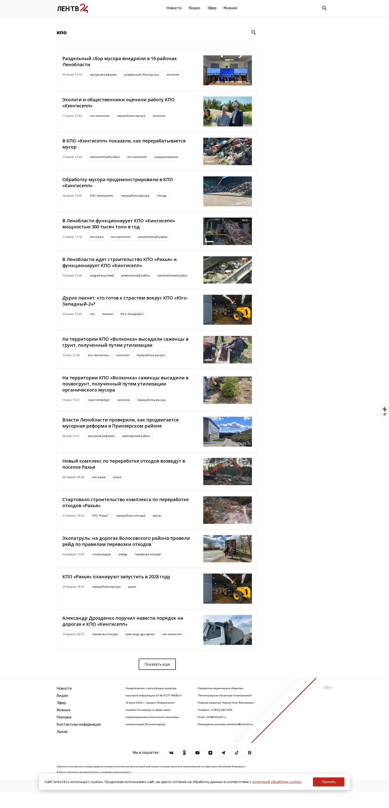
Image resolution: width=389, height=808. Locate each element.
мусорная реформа (103, 75)
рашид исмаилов (166, 157)
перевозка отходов (148, 554)
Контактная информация (79, 724)
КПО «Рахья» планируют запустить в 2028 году (116, 577)
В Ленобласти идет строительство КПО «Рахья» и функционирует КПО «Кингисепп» (119, 262)
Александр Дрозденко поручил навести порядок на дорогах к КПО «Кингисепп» (122, 621)
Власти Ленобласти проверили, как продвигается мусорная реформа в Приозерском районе (120, 423)
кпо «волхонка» (98, 355)
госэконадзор (101, 554)
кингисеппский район (105, 157)
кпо (92, 314)
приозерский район (136, 436)
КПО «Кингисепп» (101, 196)
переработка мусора (131, 116)
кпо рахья (96, 237)
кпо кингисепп (99, 116)
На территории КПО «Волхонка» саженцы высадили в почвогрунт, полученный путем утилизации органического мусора (125, 384)
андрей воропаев (102, 275)
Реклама (64, 717)
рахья (117, 477)
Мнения (230, 8)
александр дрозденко (140, 634)
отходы (162, 196)
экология (173, 75)
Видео (194, 8)
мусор (157, 516)
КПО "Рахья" (100, 516)
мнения (107, 314)
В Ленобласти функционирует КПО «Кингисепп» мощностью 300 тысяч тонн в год (118, 224)
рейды (123, 554)
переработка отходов (130, 516)
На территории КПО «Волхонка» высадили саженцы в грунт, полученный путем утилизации (125, 342)
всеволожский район (135, 275)
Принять (329, 782)
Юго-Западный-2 (132, 314)
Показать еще (157, 664)
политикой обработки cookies (276, 782)
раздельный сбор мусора (141, 75)
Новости (174, 8)
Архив (62, 731)
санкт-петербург (99, 400)
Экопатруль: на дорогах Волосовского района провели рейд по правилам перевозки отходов (126, 541)
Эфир (211, 8)
